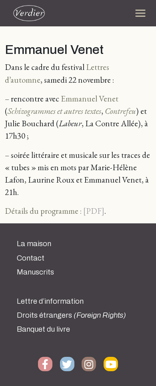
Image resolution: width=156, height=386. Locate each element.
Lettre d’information (50, 301)
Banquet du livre (43, 329)
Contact (30, 258)
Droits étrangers (71, 315)
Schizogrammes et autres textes (54, 110)
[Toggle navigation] (140, 13)
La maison (34, 244)
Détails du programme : (43, 210)
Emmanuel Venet (89, 98)
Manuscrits (35, 272)
